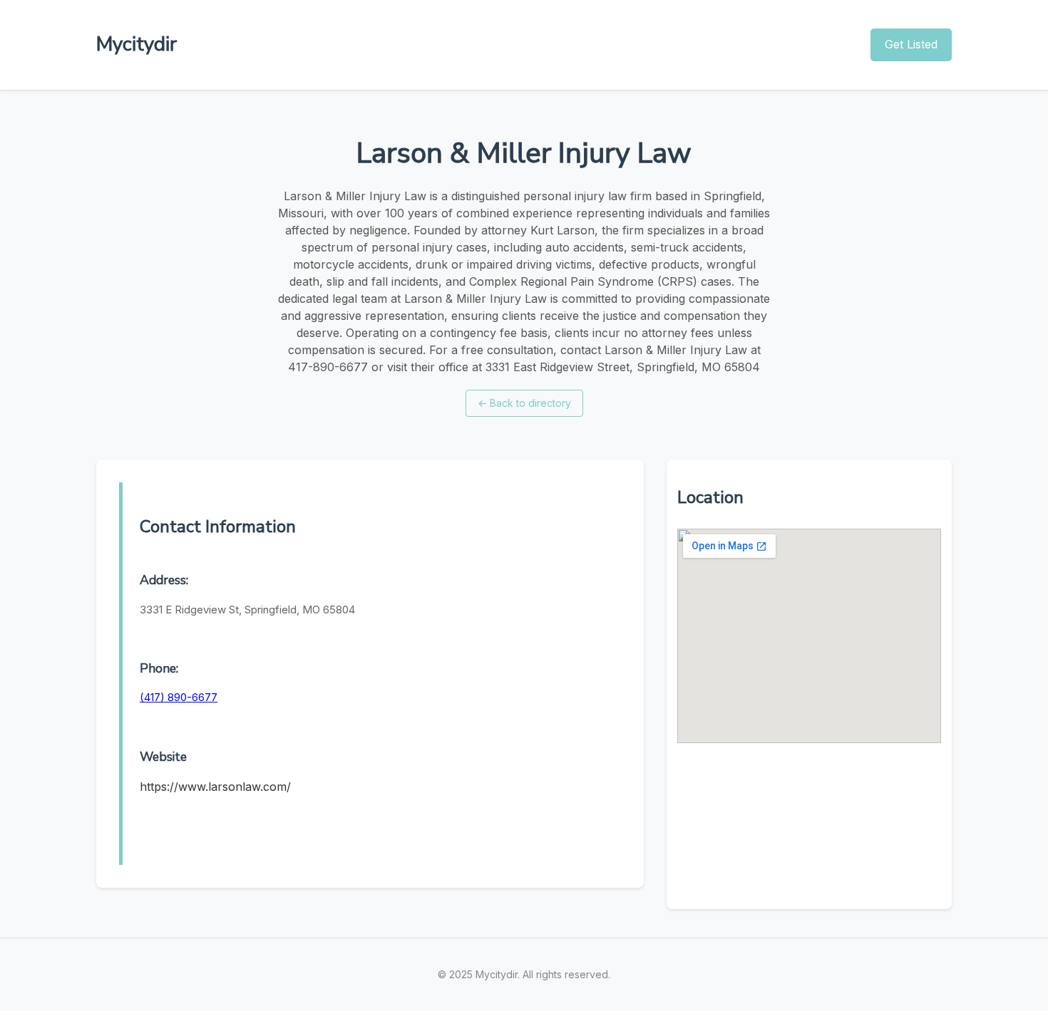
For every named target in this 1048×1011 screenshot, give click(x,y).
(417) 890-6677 (178, 697)
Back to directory (524, 403)
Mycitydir (136, 44)
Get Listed (911, 44)
